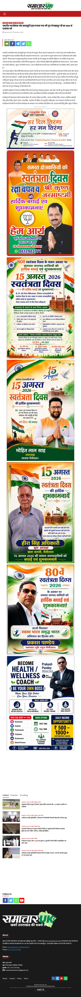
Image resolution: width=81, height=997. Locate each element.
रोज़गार (39, 802)
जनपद (10, 23)
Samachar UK (8, 32)
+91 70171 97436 (14, 949)
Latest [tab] (6, 795)
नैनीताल (21, 23)
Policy (19, 978)
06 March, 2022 (18, 32)
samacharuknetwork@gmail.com (18, 947)
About (5, 978)
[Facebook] (12, 43)
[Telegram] (17, 43)
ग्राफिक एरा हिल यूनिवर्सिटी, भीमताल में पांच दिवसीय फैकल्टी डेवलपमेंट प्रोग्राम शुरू (44, 818)
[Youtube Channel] (21, 900)
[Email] (6, 43)
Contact (12, 978)
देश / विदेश (16, 23)
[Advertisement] (40, 766)
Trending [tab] (24, 795)
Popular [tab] (14, 795)
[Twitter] (23, 43)
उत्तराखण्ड (5, 23)
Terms (26, 978)
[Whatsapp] (28, 43)
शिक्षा (42, 815)
